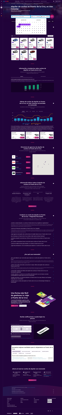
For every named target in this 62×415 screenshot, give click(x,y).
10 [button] (23, 26)
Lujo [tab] (37, 111)
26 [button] (27, 30)
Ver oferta (17, 47)
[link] (22, 137)
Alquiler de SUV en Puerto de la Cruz (38, 357)
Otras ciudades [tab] (15, 353)
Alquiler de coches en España (19, 3)
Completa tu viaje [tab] (21, 353)
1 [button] (19, 24)
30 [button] (21, 32)
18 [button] (25, 28)
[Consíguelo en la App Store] (49, 402)
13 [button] (29, 26)
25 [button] (25, 30)
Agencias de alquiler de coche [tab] (36, 351)
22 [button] (19, 30)
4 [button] (25, 24)
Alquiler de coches (13, 3)
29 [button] (19, 32)
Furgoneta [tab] (33, 111)
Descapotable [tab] (41, 111)
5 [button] (27, 24)
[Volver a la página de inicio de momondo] (6, 1)
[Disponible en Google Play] (49, 400)
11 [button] (25, 26)
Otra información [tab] (43, 76)
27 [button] (29, 30)
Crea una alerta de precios (47, 375)
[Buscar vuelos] (1, 4)
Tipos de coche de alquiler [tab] (16, 351)
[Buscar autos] (1, 7)
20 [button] (29, 28)
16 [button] (21, 28)
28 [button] (17, 32)
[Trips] (1, 13)
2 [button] (21, 24)
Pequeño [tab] (23, 111)
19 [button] (27, 28)
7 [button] (17, 26)
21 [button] (17, 30)
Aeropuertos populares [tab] (45, 351)
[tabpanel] (32, 86)
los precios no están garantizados (31, 387)
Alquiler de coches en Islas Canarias (28, 3)
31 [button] (42, 32)
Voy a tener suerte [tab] (28, 353)
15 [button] (19, 28)
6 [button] (29, 24)
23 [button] (21, 30)
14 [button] (17, 28)
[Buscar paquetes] (1, 9)
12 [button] (27, 26)
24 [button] (23, 30)
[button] (1, 1)
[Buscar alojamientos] (1, 6)
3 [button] (23, 24)
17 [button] (23, 28)
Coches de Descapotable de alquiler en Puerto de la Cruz (19, 359)
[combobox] (15, 14)
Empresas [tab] (21, 76)
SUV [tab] (30, 111)
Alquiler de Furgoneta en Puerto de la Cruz (18, 357)
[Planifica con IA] (1, 11)
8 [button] (19, 26)
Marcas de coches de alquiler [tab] (26, 351)
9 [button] (21, 26)
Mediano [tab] (27, 111)
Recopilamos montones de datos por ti (18, 391)
